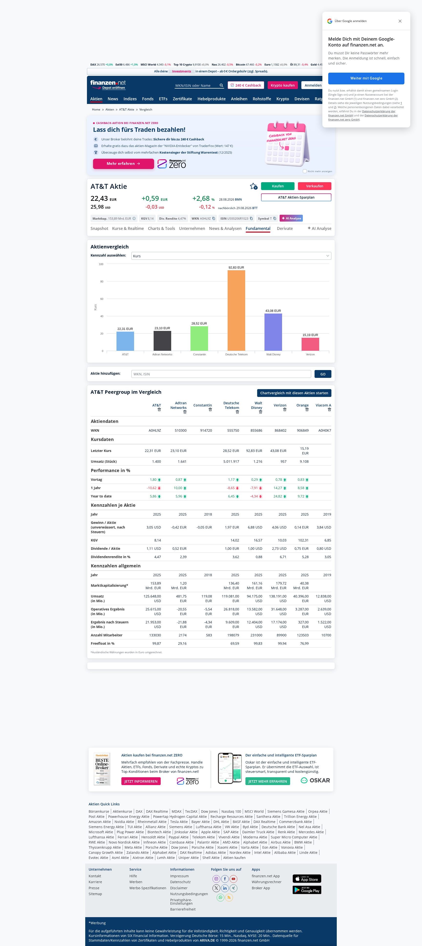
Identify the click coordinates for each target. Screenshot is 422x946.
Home (96, 109)
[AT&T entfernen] (159, 409)
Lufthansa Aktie (208, 826)
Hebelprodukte (212, 99)
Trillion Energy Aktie (300, 816)
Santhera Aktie (268, 816)
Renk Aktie (286, 832)
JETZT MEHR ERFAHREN (268, 781)
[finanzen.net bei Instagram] (216, 879)
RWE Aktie (97, 842)
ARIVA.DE (207, 940)
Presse (94, 888)
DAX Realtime (157, 811)
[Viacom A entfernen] (329, 409)
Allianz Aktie (156, 826)
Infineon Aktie (154, 842)
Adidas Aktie (216, 852)
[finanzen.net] (108, 82)
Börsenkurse (99, 811)
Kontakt (95, 876)
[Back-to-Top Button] (325, 941)
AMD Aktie (231, 842)
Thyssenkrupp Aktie (105, 847)
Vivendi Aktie (229, 837)
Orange (302, 405)
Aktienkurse (122, 811)
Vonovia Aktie (292, 847)
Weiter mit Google (366, 78)
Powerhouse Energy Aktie (128, 816)
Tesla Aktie (179, 821)
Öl (291, 64)
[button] (246, 85)
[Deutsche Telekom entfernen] (237, 412)
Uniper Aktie (189, 857)
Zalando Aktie (138, 852)
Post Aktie (97, 816)
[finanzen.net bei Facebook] (225, 879)
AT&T (156, 405)
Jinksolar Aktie (186, 832)
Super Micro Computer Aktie (294, 837)
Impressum (179, 876)
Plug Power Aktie (130, 832)
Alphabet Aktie (255, 842)
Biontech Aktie (159, 832)
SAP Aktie (231, 832)
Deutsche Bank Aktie (278, 826)
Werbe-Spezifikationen (147, 888)
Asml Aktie (120, 857)
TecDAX (191, 811)
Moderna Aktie (255, 837)
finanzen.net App (266, 876)
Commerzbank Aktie (295, 821)
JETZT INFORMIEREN (141, 781)
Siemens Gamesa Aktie (286, 811)
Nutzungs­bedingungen (189, 894)
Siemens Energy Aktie (106, 826)
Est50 (119, 64)
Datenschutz (180, 882)
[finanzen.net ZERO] (171, 164)
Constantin (202, 405)
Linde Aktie (308, 852)
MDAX (176, 811)
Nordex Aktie (240, 852)
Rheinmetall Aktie (152, 821)
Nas (214, 64)
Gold (314, 64)
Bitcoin (240, 64)
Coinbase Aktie (181, 842)
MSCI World (148, 64)
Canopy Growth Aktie (106, 852)
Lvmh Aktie (166, 857)
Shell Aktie (211, 857)
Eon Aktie (269, 847)
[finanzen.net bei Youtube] (233, 879)
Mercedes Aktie (311, 832)
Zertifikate (182, 99)
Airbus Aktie (281, 842)
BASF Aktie (241, 821)
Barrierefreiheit (183, 910)
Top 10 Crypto (183, 64)
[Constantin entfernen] (210, 409)
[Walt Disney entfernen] (260, 412)
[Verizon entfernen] (284, 409)
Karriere (95, 882)
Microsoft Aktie (101, 832)
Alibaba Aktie (285, 852)
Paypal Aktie (179, 837)
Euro (267, 64)
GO (323, 374)
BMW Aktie (303, 842)
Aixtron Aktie (143, 857)
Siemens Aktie (180, 826)
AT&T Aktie (126, 109)
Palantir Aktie (208, 842)
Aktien (96, 99)
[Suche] (221, 85)
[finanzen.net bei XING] (233, 888)
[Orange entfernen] (307, 409)
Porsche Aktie (157, 847)
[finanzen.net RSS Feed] (229, 897)
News (113, 99)
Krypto (282, 99)
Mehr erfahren (121, 163)
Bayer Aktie (200, 821)
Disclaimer (179, 888)
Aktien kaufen (234, 857)
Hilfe (133, 876)
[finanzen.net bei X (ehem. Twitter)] (216, 888)
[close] (400, 21)
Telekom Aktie (203, 837)
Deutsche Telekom (231, 405)
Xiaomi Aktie (227, 847)
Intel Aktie (262, 852)
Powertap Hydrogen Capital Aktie (180, 816)
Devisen (302, 99)
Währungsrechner (267, 882)
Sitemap (95, 894)
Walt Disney (256, 405)
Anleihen (239, 99)
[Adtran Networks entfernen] (185, 412)
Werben (135, 882)
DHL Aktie (221, 821)
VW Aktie (232, 826)
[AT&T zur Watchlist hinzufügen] (254, 186)
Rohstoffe (262, 99)
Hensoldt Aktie (153, 837)
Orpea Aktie (317, 811)
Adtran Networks (178, 405)
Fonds (148, 99)
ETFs (163, 99)
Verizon (280, 405)
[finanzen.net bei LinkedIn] (225, 888)
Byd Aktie (250, 826)
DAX (93, 64)
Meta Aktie (133, 847)
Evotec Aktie (98, 857)
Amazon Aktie (100, 821)
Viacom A (323, 405)
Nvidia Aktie (124, 821)
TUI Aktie (134, 826)
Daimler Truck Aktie (258, 832)
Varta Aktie (250, 847)
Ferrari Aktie (128, 837)
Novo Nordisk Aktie (124, 842)
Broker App (261, 888)
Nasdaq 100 (231, 811)
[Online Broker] (109, 87)
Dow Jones (209, 811)
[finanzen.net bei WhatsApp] (220, 897)
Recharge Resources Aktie (232, 816)
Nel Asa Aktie (309, 826)
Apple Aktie (210, 832)
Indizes (130, 99)
